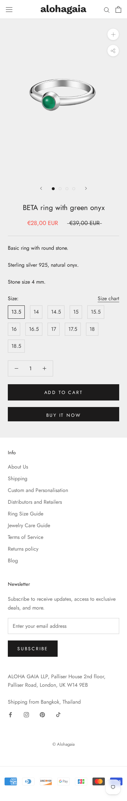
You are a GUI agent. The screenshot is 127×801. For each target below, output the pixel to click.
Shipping (17, 478)
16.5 (34, 329)
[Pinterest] (42, 714)
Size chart (108, 298)
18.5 (16, 346)
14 (36, 312)
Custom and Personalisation (38, 490)
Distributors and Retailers (35, 502)
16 (14, 329)
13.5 (16, 312)
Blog (13, 560)
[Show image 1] (53, 188)
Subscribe (32, 648)
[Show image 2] (60, 188)
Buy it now (63, 415)
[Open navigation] (9, 9)
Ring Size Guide (25, 513)
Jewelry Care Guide (29, 525)
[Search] (107, 9)
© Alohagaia (63, 744)
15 (75, 312)
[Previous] (41, 188)
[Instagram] (26, 714)
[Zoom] (113, 34)
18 (92, 329)
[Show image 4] (73, 188)
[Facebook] (10, 714)
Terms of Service (25, 537)
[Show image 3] (66, 188)
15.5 (96, 312)
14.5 (56, 312)
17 (53, 329)
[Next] (86, 188)
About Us (18, 467)
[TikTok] (58, 714)
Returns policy (23, 549)
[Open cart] (118, 9)
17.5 (72, 329)
